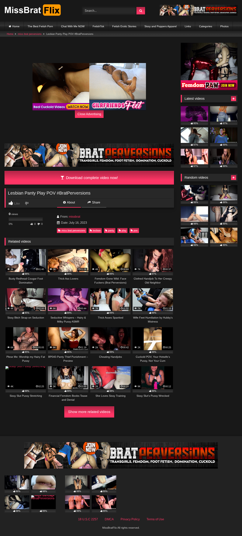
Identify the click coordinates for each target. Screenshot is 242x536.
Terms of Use (155, 519)
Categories (205, 26)
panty (111, 230)
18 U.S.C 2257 (88, 519)
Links (188, 26)
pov (136, 230)
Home (15, 26)
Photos (224, 26)
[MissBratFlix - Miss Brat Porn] (33, 11)
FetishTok (98, 26)
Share (95, 202)
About (70, 202)
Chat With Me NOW (73, 26)
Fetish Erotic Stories (124, 26)
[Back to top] (230, 524)
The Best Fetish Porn (40, 26)
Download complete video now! (91, 178)
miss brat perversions (30, 34)
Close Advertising (89, 114)
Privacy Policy (130, 519)
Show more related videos (89, 412)
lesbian (97, 230)
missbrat (74, 216)
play (124, 230)
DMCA (109, 519)
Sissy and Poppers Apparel (160, 26)
